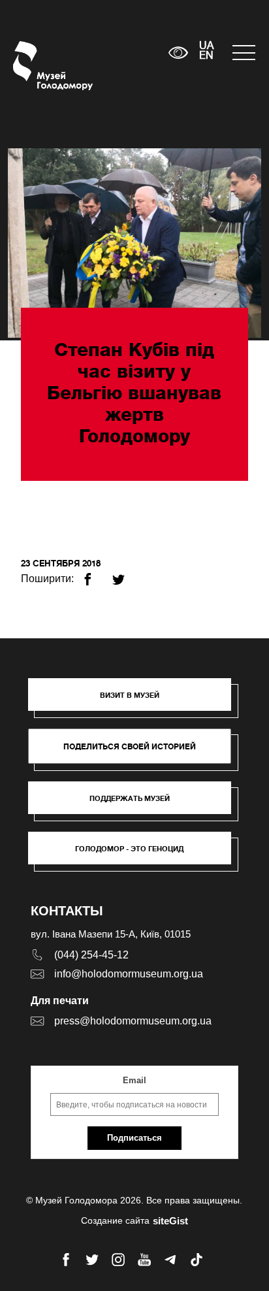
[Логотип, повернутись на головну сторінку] (37, 65)
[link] (136, 804)
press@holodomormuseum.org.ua (133, 1020)
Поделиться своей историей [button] (129, 746)
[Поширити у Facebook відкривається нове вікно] (95, 574)
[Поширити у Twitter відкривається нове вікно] (126, 574)
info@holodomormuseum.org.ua (128, 973)
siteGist (170, 1220)
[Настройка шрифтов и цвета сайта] (178, 52)
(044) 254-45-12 (91, 954)
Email (134, 1080)
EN (206, 56)
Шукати (118, 52)
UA (206, 46)
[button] (136, 701)
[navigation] (244, 52)
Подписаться (134, 1138)
